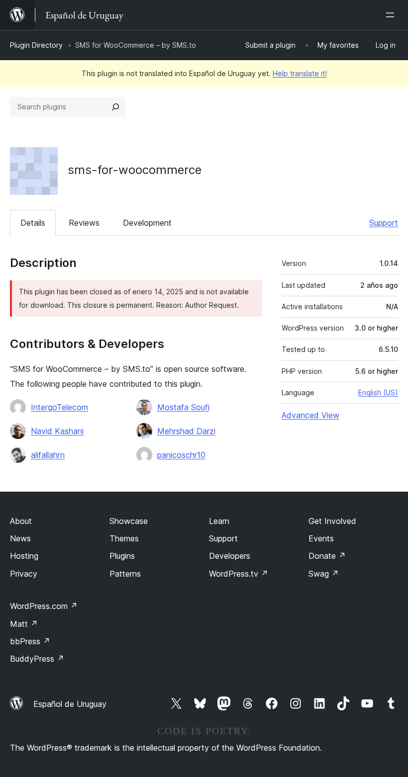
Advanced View (310, 415)
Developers (229, 556)
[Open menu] (392, 15)
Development (147, 223)
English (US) (378, 392)
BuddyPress (37, 659)
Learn (219, 521)
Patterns (125, 574)
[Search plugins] (115, 107)
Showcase (128, 521)
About (21, 521)
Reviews (84, 223)
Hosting (24, 556)
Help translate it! (300, 73)
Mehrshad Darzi (186, 431)
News (20, 538)
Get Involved (332, 521)
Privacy (23, 574)
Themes (124, 538)
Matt (24, 624)
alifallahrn (48, 455)
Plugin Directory (36, 45)
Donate (327, 556)
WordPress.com (44, 606)
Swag (323, 574)
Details (32, 223)
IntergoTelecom (59, 407)
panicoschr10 (181, 455)
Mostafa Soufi (183, 407)
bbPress (30, 641)
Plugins (122, 556)
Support (383, 223)
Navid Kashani (57, 431)
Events (321, 538)
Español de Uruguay (69, 704)
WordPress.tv (238, 574)
